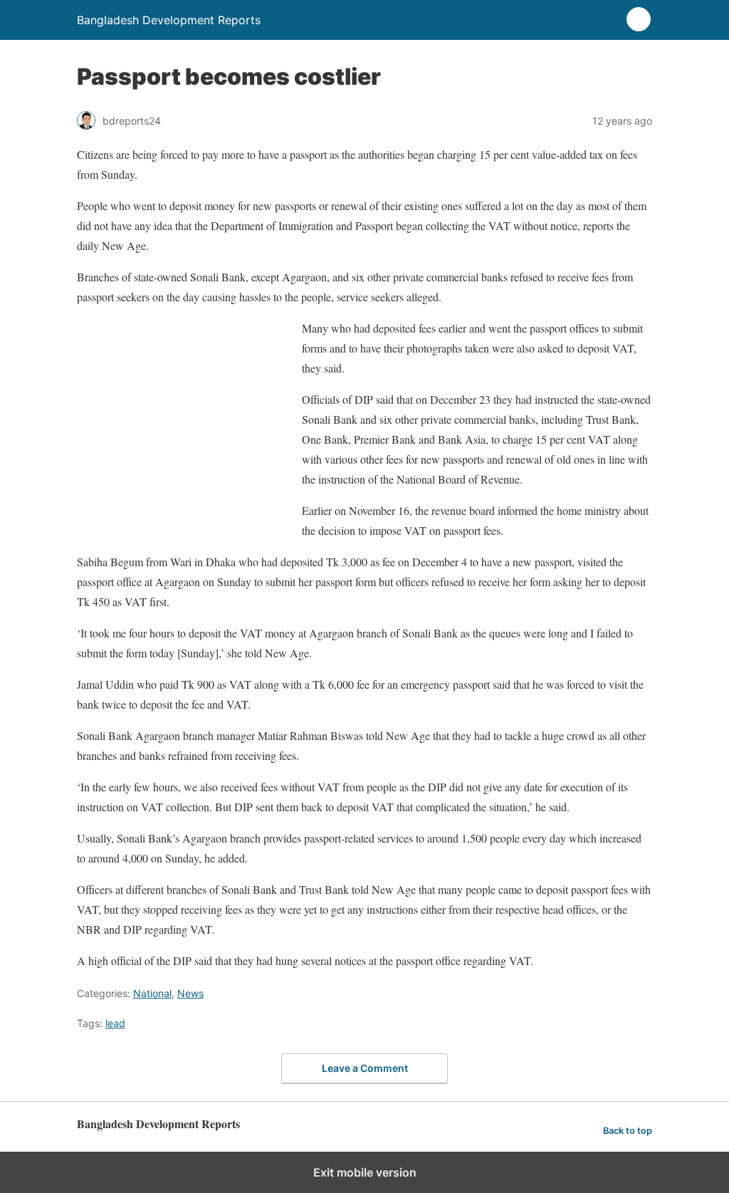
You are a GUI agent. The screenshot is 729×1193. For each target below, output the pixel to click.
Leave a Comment (365, 1068)
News (190, 993)
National (152, 993)
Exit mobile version (364, 1172)
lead (115, 1023)
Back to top (627, 1130)
